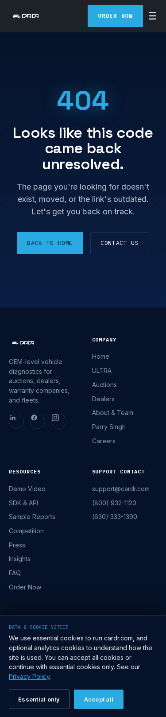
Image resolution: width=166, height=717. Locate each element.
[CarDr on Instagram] (58, 421)
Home (100, 356)
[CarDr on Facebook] (37, 421)
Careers (104, 441)
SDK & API (23, 503)
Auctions (104, 384)
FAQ (15, 573)
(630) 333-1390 (114, 516)
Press (17, 545)
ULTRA (102, 370)
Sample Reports (32, 516)
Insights (20, 558)
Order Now (115, 15)
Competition (26, 531)
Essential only (39, 699)
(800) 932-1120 (114, 503)
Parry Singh (109, 426)
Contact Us (119, 243)
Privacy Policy (29, 676)
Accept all (99, 699)
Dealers (103, 399)
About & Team (112, 412)
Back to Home (50, 243)
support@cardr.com (121, 488)
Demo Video (27, 488)
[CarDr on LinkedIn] (16, 421)
